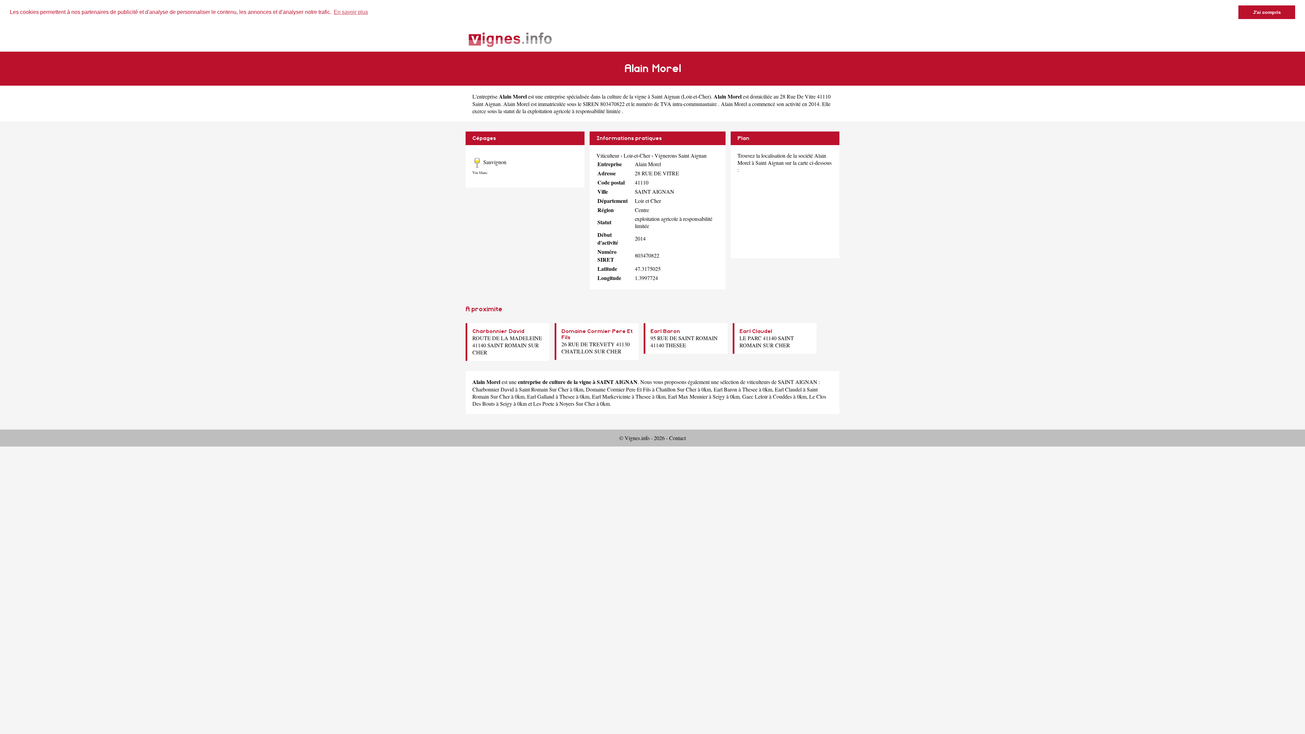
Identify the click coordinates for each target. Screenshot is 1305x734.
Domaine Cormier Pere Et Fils (618, 389)
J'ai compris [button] (1267, 12)
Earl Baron (665, 331)
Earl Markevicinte (611, 396)
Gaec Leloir (755, 396)
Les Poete (543, 403)
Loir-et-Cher (696, 96)
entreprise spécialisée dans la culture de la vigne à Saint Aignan (612, 96)
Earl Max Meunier (688, 396)
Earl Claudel (756, 331)
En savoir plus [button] (351, 12)
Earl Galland (540, 396)
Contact (677, 437)
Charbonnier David (498, 331)
